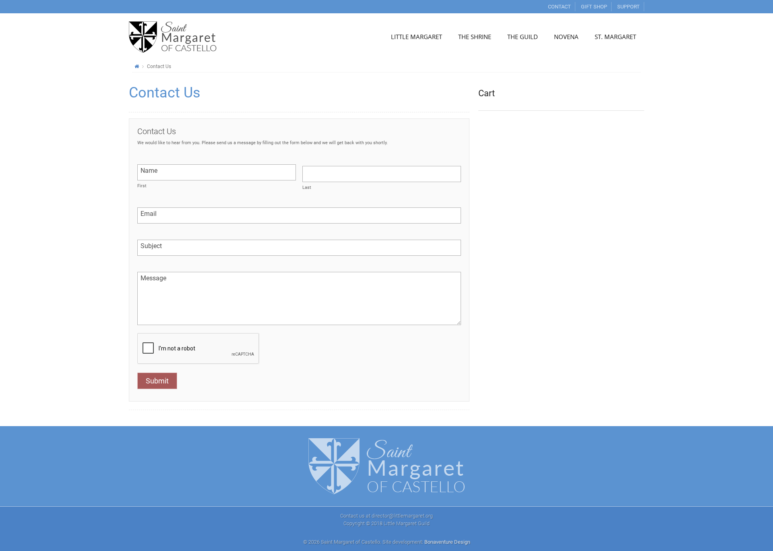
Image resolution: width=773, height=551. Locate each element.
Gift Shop (594, 7)
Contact (559, 7)
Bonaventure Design (447, 542)
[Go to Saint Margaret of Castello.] (136, 66)
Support (628, 7)
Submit (157, 381)
